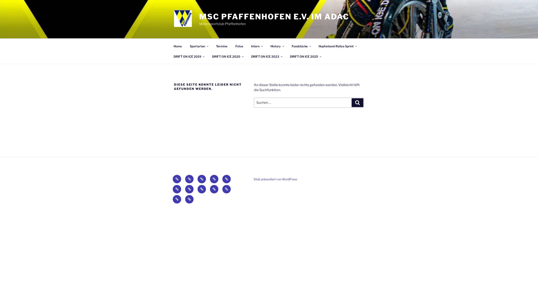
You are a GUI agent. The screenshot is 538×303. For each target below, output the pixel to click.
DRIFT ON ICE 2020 (226, 56)
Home (178, 46)
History (275, 46)
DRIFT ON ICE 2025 (304, 56)
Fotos (239, 46)
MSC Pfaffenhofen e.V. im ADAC (274, 16)
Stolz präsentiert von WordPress (275, 179)
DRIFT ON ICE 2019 (187, 56)
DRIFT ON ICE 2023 (265, 56)
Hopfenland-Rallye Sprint (336, 46)
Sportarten (197, 46)
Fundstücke (300, 46)
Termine (221, 46)
